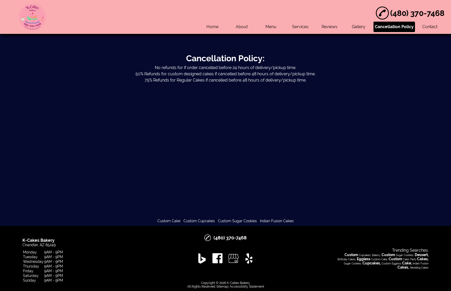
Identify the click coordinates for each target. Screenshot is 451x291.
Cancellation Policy (394, 26)
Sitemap (222, 286)
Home (212, 26)
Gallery (358, 26)
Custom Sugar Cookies (237, 221)
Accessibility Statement (247, 286)
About (242, 26)
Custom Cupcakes (199, 221)
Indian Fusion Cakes (277, 221)
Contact (429, 26)
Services (300, 26)
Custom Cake (168, 221)
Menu (270, 26)
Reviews (329, 26)
